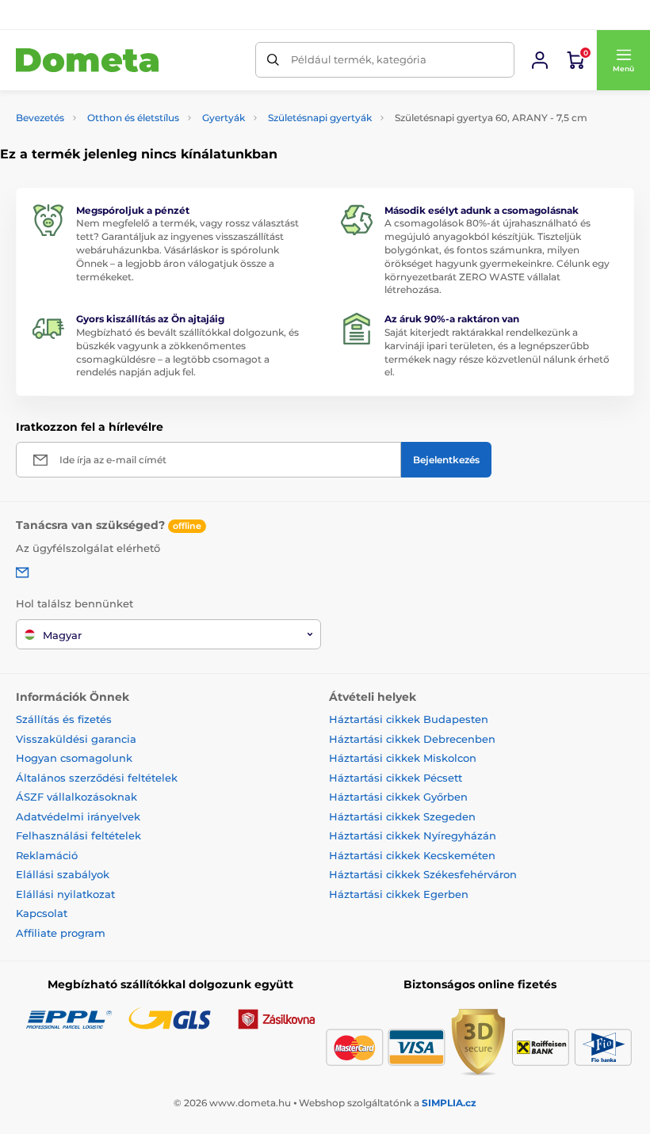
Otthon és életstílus (133, 118)
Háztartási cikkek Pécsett (395, 777)
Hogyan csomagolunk (74, 758)
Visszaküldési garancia (76, 739)
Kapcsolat (41, 913)
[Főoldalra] (87, 60)
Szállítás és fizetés (64, 719)
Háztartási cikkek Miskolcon (402, 758)
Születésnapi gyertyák (320, 118)
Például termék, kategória (358, 59)
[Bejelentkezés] (539, 60)
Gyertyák (223, 118)
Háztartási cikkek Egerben (398, 894)
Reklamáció (47, 855)
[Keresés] (273, 60)
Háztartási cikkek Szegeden (402, 816)
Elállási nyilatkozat (65, 894)
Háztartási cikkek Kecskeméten (412, 855)
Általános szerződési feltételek (97, 777)
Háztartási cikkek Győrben (398, 796)
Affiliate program (60, 933)
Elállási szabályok (62, 874)
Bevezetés (40, 118)
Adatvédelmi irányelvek (78, 816)
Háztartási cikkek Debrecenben (412, 739)
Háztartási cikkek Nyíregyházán (412, 835)
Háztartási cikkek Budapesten (408, 719)
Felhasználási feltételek (78, 835)
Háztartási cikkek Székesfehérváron (423, 874)
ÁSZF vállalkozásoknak (76, 796)
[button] (623, 60)
